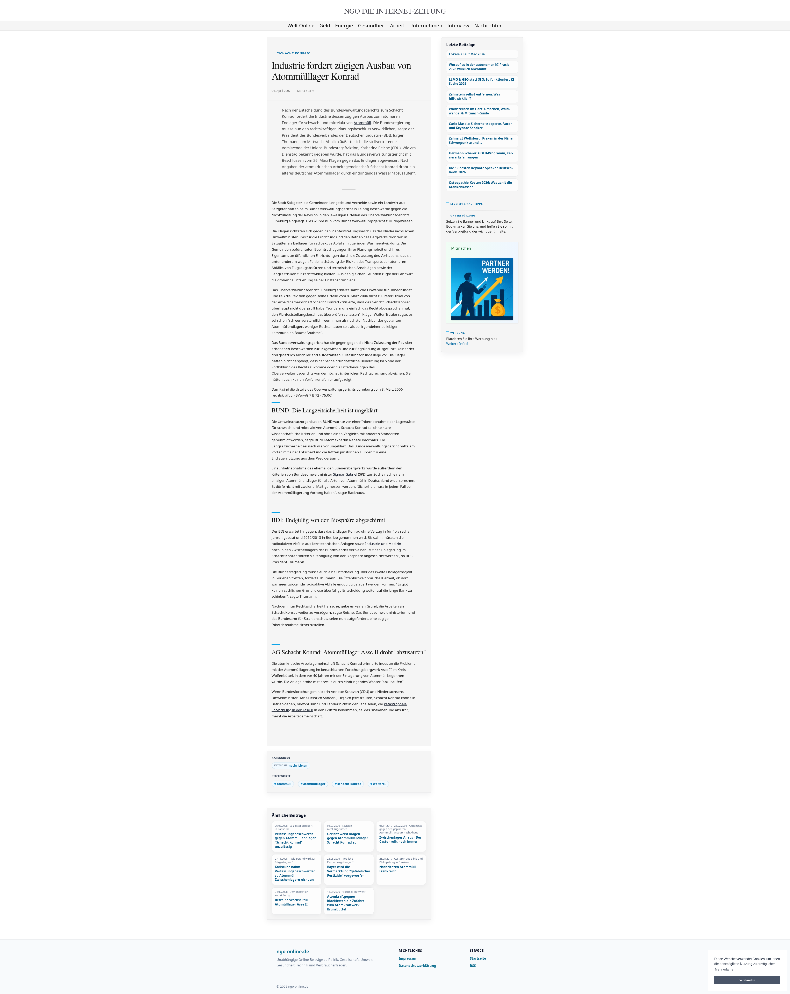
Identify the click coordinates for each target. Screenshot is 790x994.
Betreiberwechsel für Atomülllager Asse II (291, 902)
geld (324, 25)
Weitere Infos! (457, 343)
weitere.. (379, 784)
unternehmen (425, 25)
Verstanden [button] (747, 980)
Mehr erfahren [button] (725, 969)
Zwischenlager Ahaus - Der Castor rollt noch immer (400, 840)
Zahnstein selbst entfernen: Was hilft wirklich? (474, 96)
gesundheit (371, 25)
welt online (301, 25)
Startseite (478, 958)
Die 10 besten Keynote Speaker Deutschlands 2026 (481, 170)
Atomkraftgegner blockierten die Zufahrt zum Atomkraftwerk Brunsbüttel (345, 903)
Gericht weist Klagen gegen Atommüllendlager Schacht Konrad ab (347, 838)
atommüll (284, 784)
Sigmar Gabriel (345, 474)
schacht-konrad (349, 784)
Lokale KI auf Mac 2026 (467, 54)
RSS (473, 965)
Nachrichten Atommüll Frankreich (397, 869)
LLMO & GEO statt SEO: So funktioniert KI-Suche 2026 (482, 81)
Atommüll (362, 122)
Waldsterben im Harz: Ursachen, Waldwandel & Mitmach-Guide (479, 111)
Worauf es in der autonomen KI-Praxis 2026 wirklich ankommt (479, 67)
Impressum (408, 958)
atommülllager (314, 784)
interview (458, 25)
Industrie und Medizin (383, 543)
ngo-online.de (292, 951)
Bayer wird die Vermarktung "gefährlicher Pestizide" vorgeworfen (348, 871)
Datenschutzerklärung (417, 965)
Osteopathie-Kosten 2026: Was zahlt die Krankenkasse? (480, 184)
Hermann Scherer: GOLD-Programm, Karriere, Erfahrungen (481, 155)
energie (344, 25)
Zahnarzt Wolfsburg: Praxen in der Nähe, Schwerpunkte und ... (481, 140)
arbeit (397, 25)
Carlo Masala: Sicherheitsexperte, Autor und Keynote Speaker (480, 126)
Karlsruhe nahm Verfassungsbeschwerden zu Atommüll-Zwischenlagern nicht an (295, 873)
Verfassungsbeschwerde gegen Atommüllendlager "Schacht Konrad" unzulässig (295, 840)
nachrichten (488, 25)
